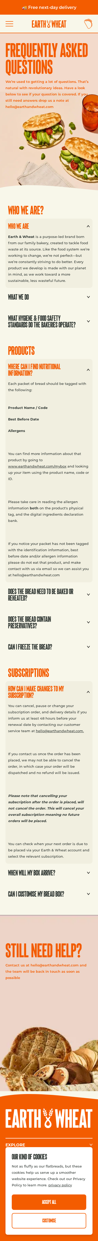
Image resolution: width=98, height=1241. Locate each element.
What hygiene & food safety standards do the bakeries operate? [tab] (40, 319)
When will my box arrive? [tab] (30, 870)
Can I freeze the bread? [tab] (28, 645)
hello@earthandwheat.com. (60, 730)
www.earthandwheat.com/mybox (37, 466)
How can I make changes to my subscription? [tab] (34, 690)
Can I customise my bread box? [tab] (34, 892)
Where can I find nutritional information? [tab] (33, 368)
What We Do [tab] (17, 295)
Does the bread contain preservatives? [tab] (28, 620)
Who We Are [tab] (17, 224)
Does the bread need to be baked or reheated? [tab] (39, 593)
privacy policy (60, 1185)
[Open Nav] (11, 24)
